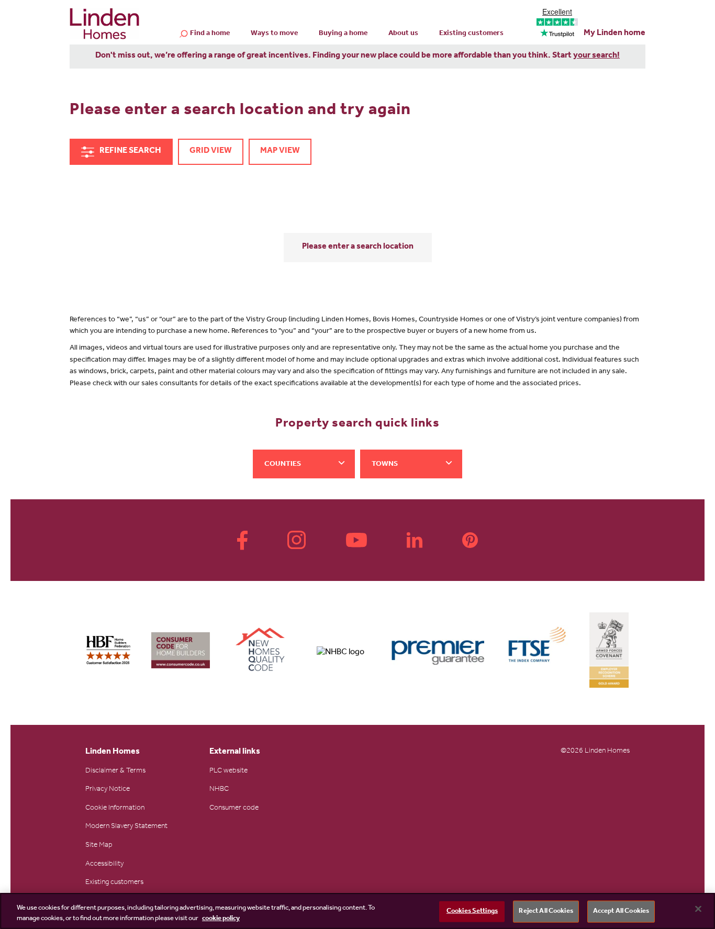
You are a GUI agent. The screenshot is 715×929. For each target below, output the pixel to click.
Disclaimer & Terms (115, 771)
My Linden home (614, 33)
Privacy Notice (107, 789)
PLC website (228, 771)
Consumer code (234, 808)
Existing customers (471, 34)
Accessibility (104, 864)
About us (403, 34)
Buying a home (343, 34)
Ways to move (274, 34)
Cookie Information (114, 808)
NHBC (219, 789)
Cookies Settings (472, 911)
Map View (280, 151)
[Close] (698, 909)
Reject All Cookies (546, 911)
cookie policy (221, 918)
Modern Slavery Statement (126, 827)
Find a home (210, 34)
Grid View (210, 151)
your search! (596, 56)
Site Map (99, 845)
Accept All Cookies (621, 911)
